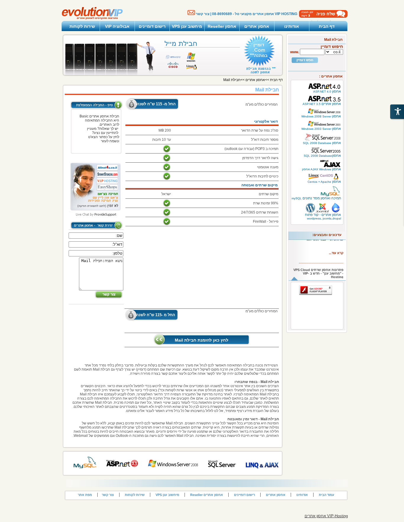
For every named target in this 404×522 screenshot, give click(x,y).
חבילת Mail (231, 80)
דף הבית (326, 26)
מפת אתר (85, 495)
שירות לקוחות (82, 26)
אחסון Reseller (222, 26)
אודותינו (291, 26)
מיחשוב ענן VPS (187, 26)
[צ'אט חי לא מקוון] (323, 18)
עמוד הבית (326, 495)
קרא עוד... (336, 250)
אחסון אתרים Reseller (206, 495)
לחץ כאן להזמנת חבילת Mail (201, 340)
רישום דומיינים (152, 26)
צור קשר (202, 14)
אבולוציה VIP (117, 26)
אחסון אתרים (256, 26)
